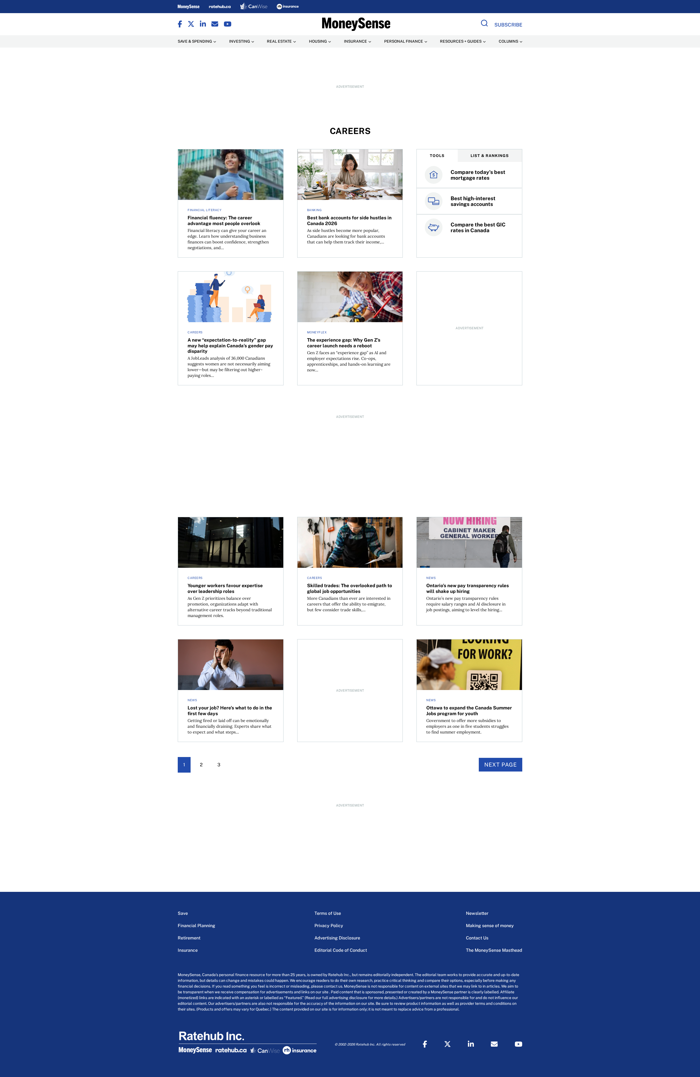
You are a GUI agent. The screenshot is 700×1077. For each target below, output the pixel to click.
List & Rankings (490, 155)
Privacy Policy (328, 925)
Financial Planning (196, 925)
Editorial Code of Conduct (340, 950)
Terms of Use (327, 913)
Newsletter (477, 913)
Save (183, 913)
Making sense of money (490, 925)
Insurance (188, 950)
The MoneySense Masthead (494, 950)
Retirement (189, 938)
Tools (437, 155)
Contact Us (477, 938)
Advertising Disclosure (337, 938)
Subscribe (508, 25)
